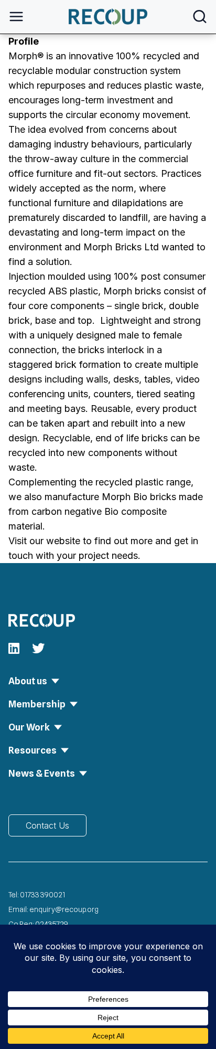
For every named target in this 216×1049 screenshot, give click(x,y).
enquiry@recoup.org (64, 909)
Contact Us (47, 825)
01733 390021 (42, 895)
